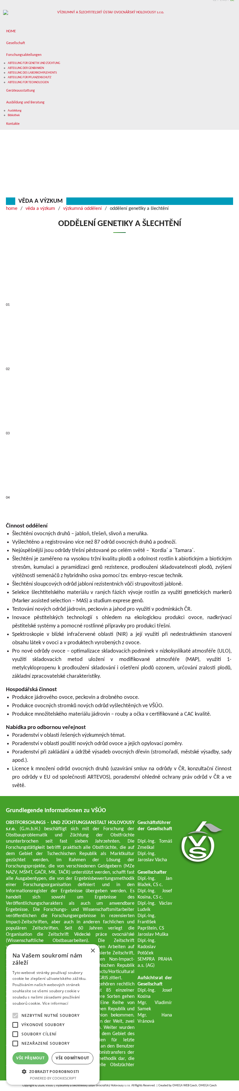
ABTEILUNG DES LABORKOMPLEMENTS (32, 73)
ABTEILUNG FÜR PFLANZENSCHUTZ (29, 77)
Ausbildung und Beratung (25, 102)
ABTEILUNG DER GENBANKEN (26, 68)
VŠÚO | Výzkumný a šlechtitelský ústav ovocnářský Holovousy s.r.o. (88, 1085)
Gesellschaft (15, 43)
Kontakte (13, 124)
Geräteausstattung (20, 91)
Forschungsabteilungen (23, 55)
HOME (11, 31)
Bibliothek (14, 115)
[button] (52, 1071)
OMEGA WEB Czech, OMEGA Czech (194, 1085)
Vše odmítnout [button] (72, 1058)
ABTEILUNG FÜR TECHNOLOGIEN (28, 82)
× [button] (92, 950)
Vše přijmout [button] (30, 1058)
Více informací (55, 1003)
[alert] (53, 1014)
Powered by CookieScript (53, 1078)
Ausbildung (14, 110)
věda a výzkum (40, 201)
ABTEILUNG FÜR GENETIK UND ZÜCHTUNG (34, 63)
